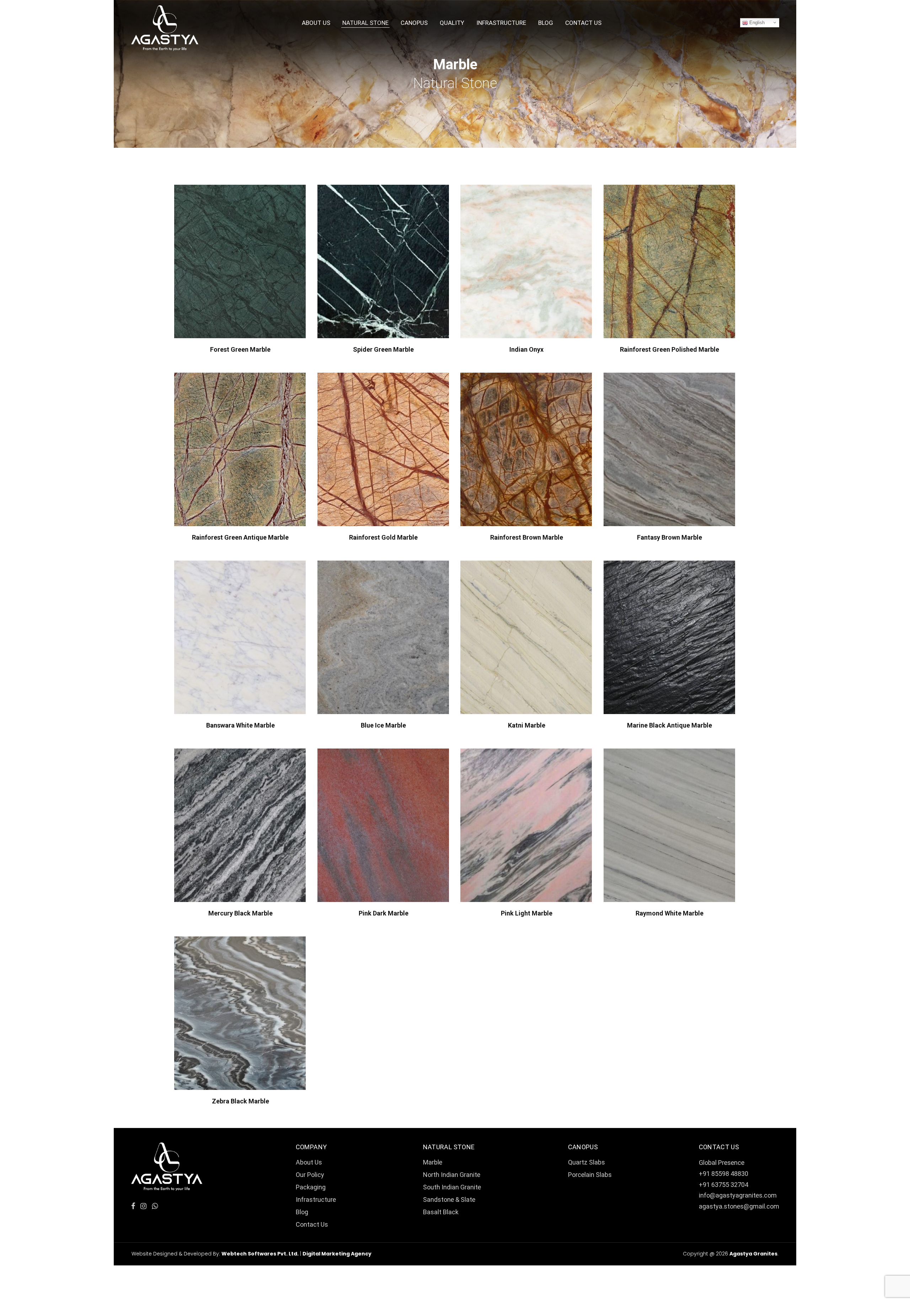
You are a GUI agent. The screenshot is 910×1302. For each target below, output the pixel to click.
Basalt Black (441, 1212)
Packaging (311, 1187)
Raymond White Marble (669, 913)
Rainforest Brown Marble (526, 537)
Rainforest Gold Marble (383, 537)
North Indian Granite (451, 1174)
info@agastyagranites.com (738, 1195)
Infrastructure (501, 22)
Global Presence (721, 1162)
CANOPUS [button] (414, 22)
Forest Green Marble (240, 349)
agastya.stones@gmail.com (739, 1206)
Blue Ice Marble (383, 725)
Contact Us (583, 22)
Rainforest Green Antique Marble (240, 537)
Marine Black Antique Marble (669, 725)
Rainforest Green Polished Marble (669, 349)
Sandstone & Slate (449, 1199)
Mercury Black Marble (240, 913)
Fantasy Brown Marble (669, 537)
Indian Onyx (526, 349)
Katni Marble (526, 725)
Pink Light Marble (526, 913)
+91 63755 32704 (723, 1184)
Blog (545, 22)
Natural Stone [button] (365, 22)
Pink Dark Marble (383, 913)
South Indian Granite (452, 1187)
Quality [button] (452, 22)
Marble (432, 1162)
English (756, 22)
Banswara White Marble (240, 725)
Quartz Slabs (586, 1162)
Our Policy (310, 1174)
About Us (316, 22)
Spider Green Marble (383, 349)
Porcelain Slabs (590, 1174)
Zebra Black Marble (240, 1101)
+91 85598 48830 (723, 1173)
